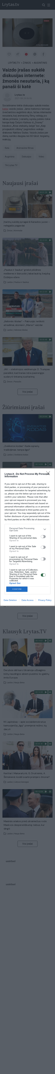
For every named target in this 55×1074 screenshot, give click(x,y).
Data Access (27, 600)
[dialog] (27, 537)
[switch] (43, 536)
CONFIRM (17, 589)
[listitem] (27, 529)
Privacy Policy (44, 600)
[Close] (49, 474)
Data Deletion (10, 600)
